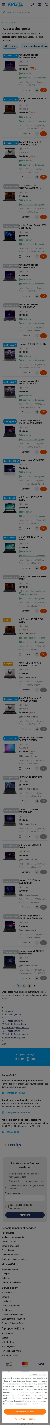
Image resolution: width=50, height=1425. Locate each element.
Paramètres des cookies (25, 1419)
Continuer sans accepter (38, 1374)
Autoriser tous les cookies (25, 1411)
